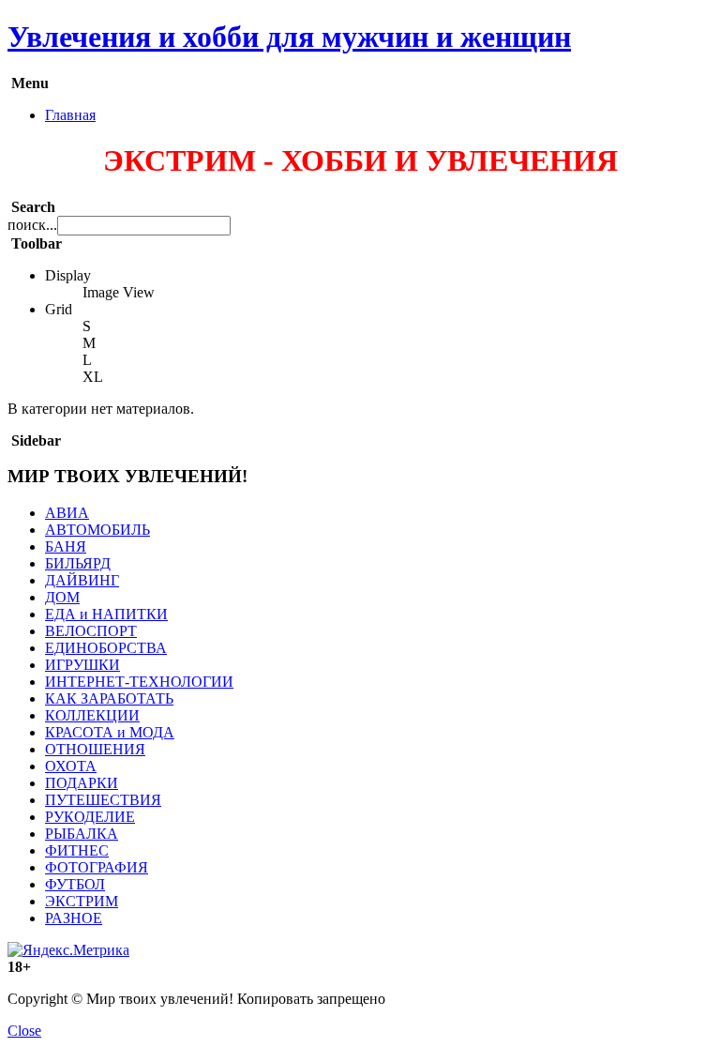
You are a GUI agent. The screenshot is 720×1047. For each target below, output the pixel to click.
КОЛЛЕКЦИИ (92, 715)
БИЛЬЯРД (78, 563)
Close (24, 1031)
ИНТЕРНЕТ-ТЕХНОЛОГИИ (139, 682)
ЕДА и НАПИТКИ (106, 614)
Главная (70, 115)
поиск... (32, 225)
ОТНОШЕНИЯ (95, 749)
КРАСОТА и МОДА (109, 732)
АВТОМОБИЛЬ (97, 530)
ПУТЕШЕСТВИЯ (103, 800)
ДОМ (62, 597)
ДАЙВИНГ (82, 580)
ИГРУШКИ (82, 665)
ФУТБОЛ (75, 884)
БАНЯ (65, 546)
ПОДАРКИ (81, 783)
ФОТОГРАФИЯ (96, 867)
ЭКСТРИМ (81, 901)
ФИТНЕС (77, 850)
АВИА (67, 513)
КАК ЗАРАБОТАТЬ (109, 698)
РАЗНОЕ (73, 918)
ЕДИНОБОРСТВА (106, 648)
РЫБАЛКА (81, 834)
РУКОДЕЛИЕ (90, 817)
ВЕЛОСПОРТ (91, 631)
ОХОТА (71, 766)
